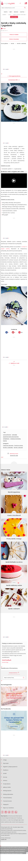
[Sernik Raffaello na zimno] (14, 551)
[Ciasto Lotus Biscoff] (14, 504)
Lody (9, 14)
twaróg (5, 441)
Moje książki (5, 763)
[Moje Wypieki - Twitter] (9, 812)
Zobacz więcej (14, 17)
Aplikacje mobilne (7, 787)
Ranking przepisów (7, 790)
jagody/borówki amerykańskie (10, 436)
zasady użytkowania (5, 835)
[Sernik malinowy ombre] (14, 574)
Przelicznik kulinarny (7, 797)
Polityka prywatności (22, 833)
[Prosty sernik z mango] (14, 527)
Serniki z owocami (18, 447)
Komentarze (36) (13, 80)
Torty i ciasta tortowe (19, 14)
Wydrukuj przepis (13, 453)
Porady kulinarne (6, 783)
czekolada (14, 434)
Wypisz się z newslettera (8, 807)
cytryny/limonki (7, 434)
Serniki (12, 43)
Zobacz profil (14, 702)
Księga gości (6, 804)
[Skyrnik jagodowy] (14, 481)
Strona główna (4, 43)
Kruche (16, 12)
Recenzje (5, 777)
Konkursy (5, 780)
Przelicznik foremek (7, 801)
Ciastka (22, 12)
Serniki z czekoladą (21, 43)
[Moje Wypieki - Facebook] (2, 812)
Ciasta (5, 12)
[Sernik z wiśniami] (14, 597)
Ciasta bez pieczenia (8, 445)
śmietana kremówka (15, 439)
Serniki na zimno (18, 445)
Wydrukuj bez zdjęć (14, 455)
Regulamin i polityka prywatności (10, 766)
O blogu (5, 760)
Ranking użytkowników (8, 794)
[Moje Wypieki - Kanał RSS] (16, 812)
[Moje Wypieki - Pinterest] (12, 812)
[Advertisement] (14, 59)
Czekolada (7, 17)
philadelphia (6, 439)
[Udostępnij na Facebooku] (6, 332)
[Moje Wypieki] (8, 3)
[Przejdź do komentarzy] (19, 332)
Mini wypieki (21, 17)
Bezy (11, 12)
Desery (4, 14)
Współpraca (5, 770)
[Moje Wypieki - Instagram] (5, 812)
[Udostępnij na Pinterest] (13, 332)
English (4, 28)
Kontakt (5, 773)
